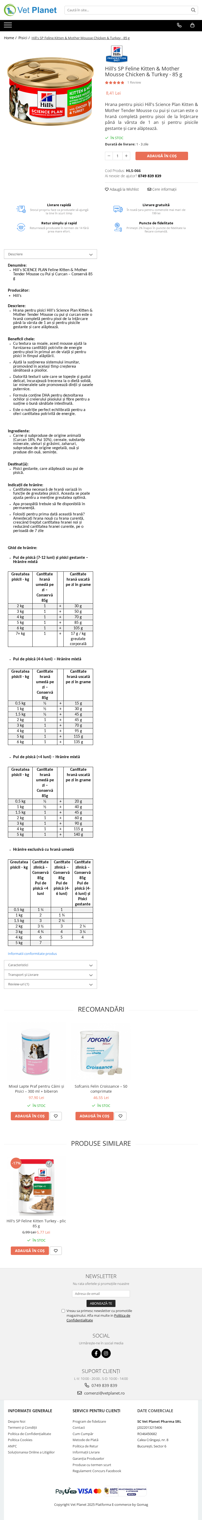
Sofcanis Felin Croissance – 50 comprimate (101, 1089)
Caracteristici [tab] (18, 964)
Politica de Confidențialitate (29, 1433)
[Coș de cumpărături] (192, 25)
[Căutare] (193, 10)
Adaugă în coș (162, 155)
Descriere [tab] (15, 254)
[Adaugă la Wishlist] (56, 1116)
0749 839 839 (103, 1385)
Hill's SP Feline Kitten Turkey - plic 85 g (36, 1223)
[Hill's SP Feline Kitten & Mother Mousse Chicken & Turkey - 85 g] (50, 91)
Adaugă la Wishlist (124, 189)
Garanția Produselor (88, 1458)
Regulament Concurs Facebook (97, 1470)
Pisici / (24, 37)
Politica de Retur (85, 1446)
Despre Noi (16, 1421)
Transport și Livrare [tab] (23, 974)
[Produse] (8, 27)
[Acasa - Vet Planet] (30, 10)
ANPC (12, 1446)
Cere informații (163, 189)
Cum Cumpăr (83, 1433)
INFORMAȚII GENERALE (30, 1410)
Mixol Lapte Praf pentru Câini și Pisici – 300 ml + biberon (36, 1089)
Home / (11, 37)
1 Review (134, 82)
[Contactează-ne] (179, 25)
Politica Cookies (20, 1439)
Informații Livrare (86, 1452)
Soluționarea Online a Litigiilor (31, 1452)
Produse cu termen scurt (92, 1464)
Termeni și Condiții (22, 1427)
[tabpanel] (50, 91)
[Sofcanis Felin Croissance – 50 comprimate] (101, 1051)
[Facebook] (96, 1353)
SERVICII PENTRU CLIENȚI (96, 1410)
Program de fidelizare (89, 1421)
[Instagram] (106, 1353)
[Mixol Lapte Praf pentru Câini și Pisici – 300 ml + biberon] (36, 1051)
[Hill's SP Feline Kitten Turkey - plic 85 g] (36, 1186)
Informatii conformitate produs (32, 953)
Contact (79, 1427)
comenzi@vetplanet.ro (104, 1393)
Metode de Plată (85, 1439)
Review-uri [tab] (18, 984)
